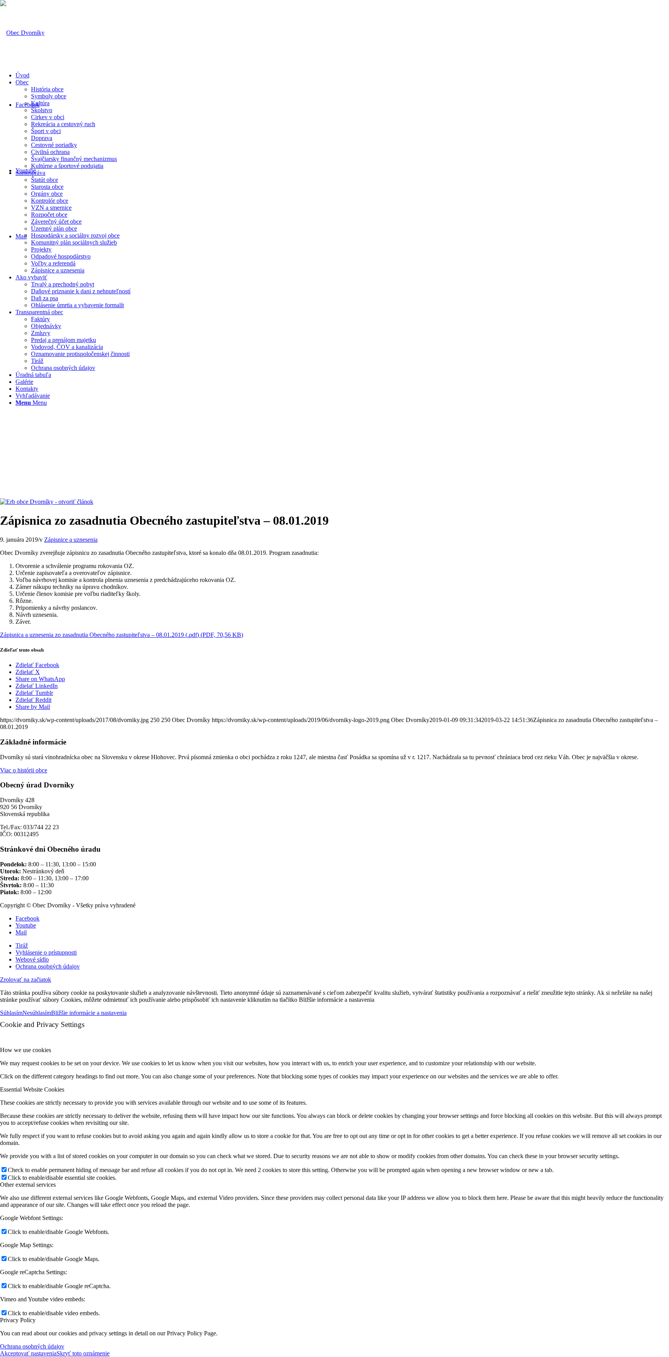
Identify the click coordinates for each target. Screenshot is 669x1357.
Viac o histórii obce (23, 770)
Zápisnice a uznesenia (71, 539)
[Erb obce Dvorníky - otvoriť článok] (46, 501)
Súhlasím (11, 1013)
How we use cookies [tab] (25, 1050)
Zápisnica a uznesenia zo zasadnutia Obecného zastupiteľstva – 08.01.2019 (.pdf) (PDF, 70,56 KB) (121, 634)
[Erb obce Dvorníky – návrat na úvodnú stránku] (22, 32)
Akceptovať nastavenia (28, 1353)
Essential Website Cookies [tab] (32, 1089)
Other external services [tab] (28, 1184)
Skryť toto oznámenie (83, 1353)
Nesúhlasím (36, 1013)
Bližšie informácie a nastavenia (89, 1013)
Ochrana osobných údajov (32, 1346)
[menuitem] (342, 75)
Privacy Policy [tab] (18, 1320)
